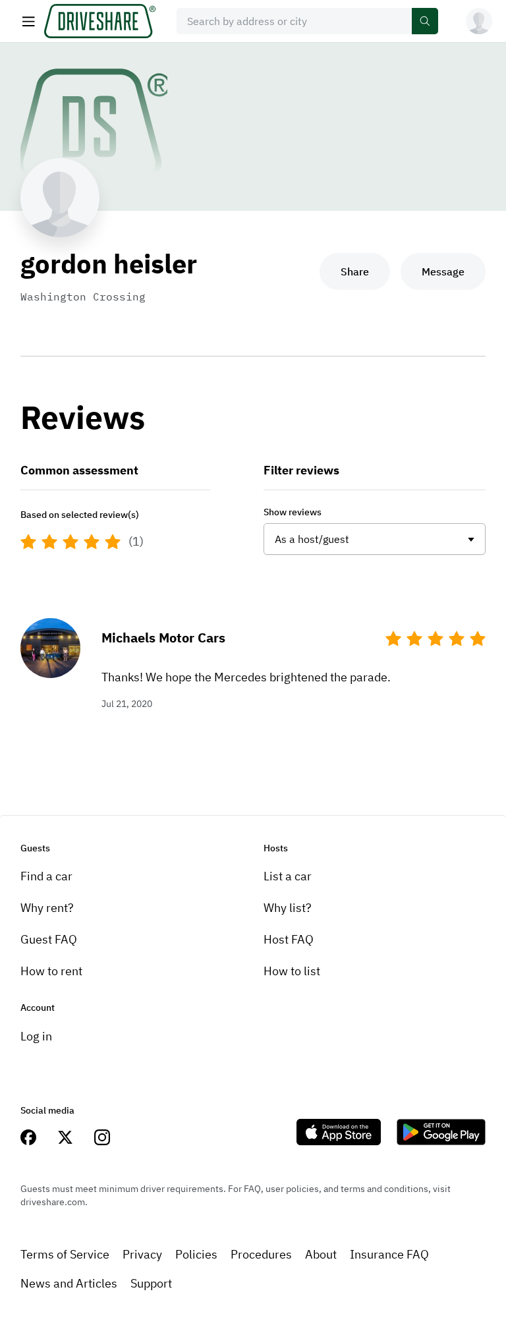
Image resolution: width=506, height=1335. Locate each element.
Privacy (142, 1254)
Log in (36, 1036)
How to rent (51, 971)
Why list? (288, 907)
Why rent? (47, 907)
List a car (288, 876)
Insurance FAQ (389, 1254)
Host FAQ (289, 939)
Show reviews (293, 512)
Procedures (261, 1254)
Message (443, 271)
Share (355, 271)
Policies (196, 1254)
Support (151, 1283)
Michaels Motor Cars (163, 637)
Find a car (46, 876)
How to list (292, 971)
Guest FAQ (48, 939)
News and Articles (68, 1283)
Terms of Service (64, 1254)
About (321, 1254)
